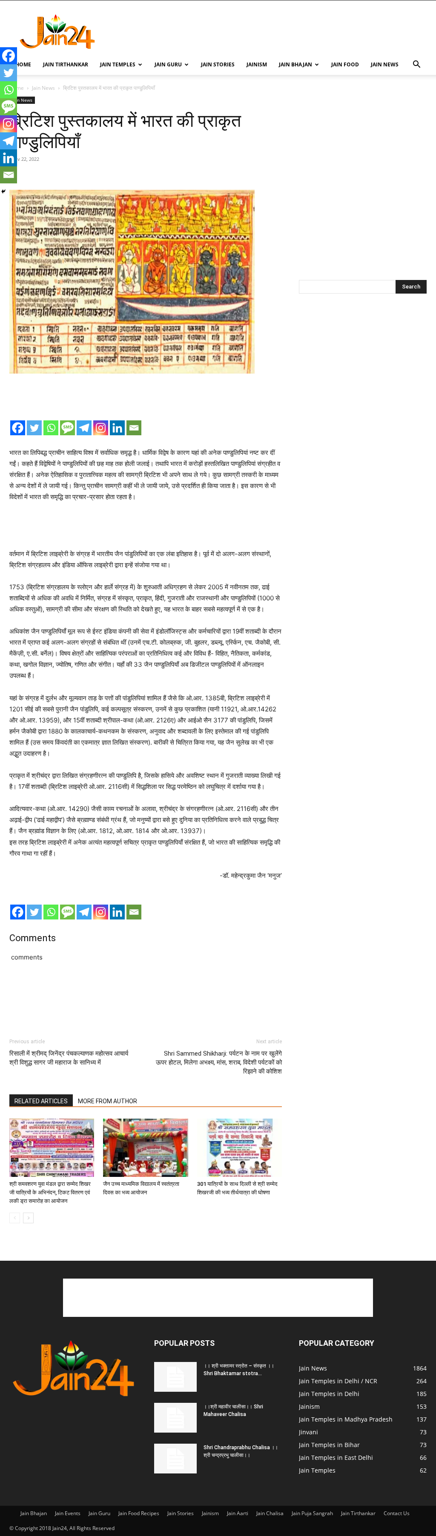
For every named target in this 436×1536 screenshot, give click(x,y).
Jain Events (67, 1513)
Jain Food (345, 64)
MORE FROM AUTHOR (107, 1101)
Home (23, 64)
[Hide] (3, 191)
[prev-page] (14, 1218)
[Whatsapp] (50, 427)
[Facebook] (17, 427)
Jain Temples (117, 64)
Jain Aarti (237, 1513)
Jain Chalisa (270, 1513)
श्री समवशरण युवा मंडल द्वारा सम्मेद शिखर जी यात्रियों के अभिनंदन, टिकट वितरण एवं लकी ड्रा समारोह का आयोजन (50, 1192)
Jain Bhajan (295, 64)
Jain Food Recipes (138, 1513)
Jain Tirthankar (65, 64)
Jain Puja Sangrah (312, 1513)
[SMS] (67, 427)
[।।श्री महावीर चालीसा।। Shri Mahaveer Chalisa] (175, 1418)
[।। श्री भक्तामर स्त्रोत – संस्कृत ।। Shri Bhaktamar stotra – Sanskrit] (175, 1377)
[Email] (133, 427)
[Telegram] (84, 427)
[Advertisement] (271, 31)
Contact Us (397, 1513)
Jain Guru (168, 64)
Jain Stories (218, 64)
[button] (416, 65)
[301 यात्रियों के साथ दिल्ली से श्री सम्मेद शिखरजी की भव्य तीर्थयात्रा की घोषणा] (239, 1148)
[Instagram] (100, 427)
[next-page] (28, 1218)
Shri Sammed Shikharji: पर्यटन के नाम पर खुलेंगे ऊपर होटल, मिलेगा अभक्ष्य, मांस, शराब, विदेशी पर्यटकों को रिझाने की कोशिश (219, 1062)
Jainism (257, 64)
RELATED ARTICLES (41, 1101)
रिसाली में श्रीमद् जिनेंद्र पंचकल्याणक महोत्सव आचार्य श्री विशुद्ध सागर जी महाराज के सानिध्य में (68, 1058)
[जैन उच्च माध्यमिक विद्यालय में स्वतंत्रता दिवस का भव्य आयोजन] (145, 1148)
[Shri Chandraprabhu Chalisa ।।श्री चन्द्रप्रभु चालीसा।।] (175, 1458)
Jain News (385, 64)
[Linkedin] (117, 427)
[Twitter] (34, 427)
